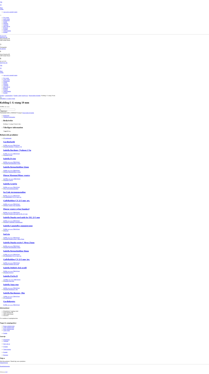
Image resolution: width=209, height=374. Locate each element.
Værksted (5, 25)
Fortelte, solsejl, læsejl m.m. (21, 95)
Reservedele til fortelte (34, 95)
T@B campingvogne (8, 327)
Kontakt (5, 32)
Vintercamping (7, 30)
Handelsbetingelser (5, 366)
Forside (2, 95)
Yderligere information (9, 117)
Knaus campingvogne (9, 326)
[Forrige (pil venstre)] (3, 187)
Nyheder (5, 29)
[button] (1, 97)
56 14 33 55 (3, 36)
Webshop (5, 23)
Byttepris (5, 28)
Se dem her (3, 48)
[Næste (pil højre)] (206, 187)
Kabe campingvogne (8, 329)
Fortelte (5, 22)
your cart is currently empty (10, 12)
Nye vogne (6, 17)
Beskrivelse (6, 115)
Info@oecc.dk (3, 62)
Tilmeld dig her (4, 362)
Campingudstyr (9, 95)
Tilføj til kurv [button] (16, 145)
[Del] (203, 2)
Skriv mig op (6, 26)
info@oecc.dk (3, 37)
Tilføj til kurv (4, 111)
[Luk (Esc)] (207, 2)
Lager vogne (6, 19)
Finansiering (6, 20)
